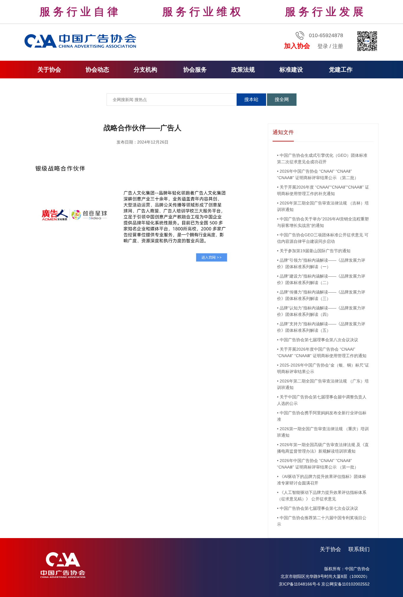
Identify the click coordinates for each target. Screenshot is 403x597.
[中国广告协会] (81, 40)
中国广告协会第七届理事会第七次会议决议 (319, 508)
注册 (337, 46)
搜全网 (282, 99)
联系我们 (359, 549)
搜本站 (251, 99)
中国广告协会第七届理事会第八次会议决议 (319, 339)
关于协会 (330, 549)
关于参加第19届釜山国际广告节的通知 (315, 250)
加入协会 (297, 46)
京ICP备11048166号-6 (299, 584)
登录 (322, 46)
